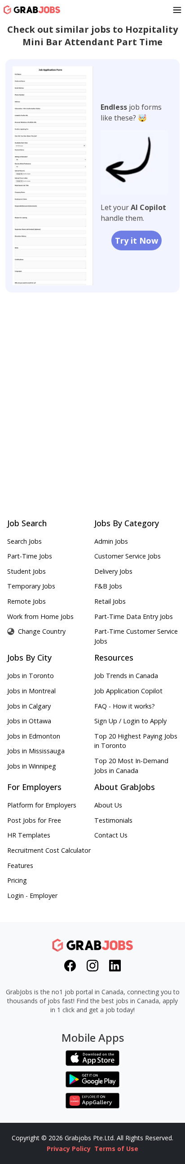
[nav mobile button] (177, 10)
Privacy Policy (69, 1148)
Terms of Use (116, 1148)
